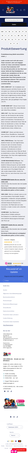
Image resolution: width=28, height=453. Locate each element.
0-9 (2, 31)
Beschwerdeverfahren (9, 297)
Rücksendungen (7, 300)
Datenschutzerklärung (18, 445)
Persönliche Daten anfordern (11, 314)
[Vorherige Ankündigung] (3, 2)
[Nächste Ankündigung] (25, 2)
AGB (26, 445)
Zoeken (14, 24)
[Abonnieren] (23, 281)
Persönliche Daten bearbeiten (11, 321)
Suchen (5, 290)
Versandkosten (7, 307)
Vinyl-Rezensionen (8, 325)
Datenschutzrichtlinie (8, 311)
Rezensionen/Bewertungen (10, 304)
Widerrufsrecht (9, 445)
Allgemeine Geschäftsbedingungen (12, 293)
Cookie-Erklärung (7, 318)
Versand (6, 448)
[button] (3, 10)
